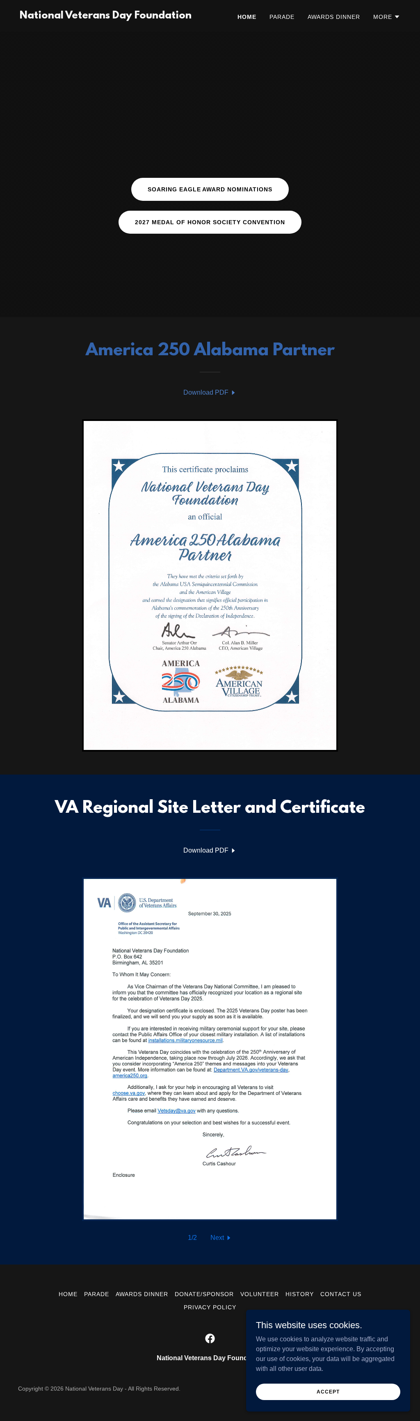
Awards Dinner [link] (334, 17)
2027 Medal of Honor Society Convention (210, 222)
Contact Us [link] (340, 1294)
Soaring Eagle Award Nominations (210, 189)
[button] (386, 17)
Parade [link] (281, 17)
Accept (328, 1391)
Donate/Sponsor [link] (204, 1294)
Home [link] (246, 17)
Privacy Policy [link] (210, 1307)
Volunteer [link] (259, 1294)
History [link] (299, 1294)
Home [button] (68, 1294)
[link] (106, 16)
